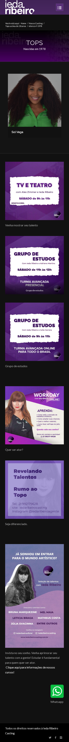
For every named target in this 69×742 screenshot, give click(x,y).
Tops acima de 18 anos (15, 26)
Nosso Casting (36, 23)
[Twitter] (50, 737)
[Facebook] (55, 737)
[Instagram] (61, 737)
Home (23, 23)
